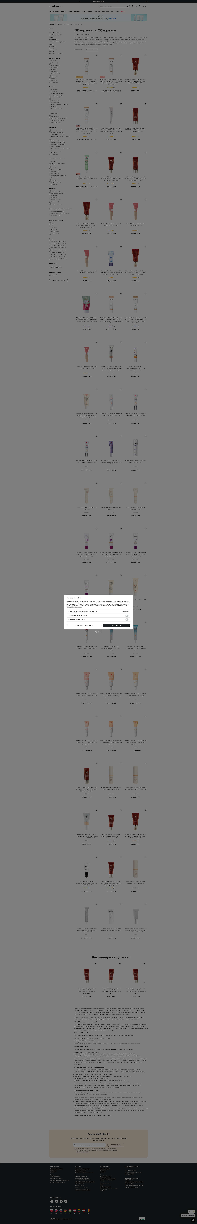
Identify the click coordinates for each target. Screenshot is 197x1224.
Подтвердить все (116, 625)
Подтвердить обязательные (84, 625)
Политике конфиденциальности (74, 607)
